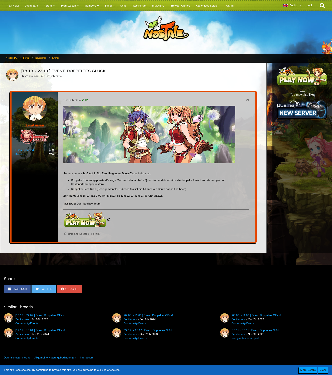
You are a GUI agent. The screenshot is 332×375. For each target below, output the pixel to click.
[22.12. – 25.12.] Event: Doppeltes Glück (148, 330)
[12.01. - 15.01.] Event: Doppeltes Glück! (40, 330)
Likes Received (24, 149)
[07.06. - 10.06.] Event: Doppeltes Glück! (148, 315)
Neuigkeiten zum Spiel (245, 338)
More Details (308, 369)
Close (323, 369)
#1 (247, 99)
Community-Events (26, 323)
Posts (18, 154)
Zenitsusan (32, 75)
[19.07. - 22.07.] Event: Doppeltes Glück (39, 315)
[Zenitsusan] (8, 319)
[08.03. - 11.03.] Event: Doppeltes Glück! (256, 315)
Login (310, 5)
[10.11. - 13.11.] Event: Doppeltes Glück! (256, 330)
